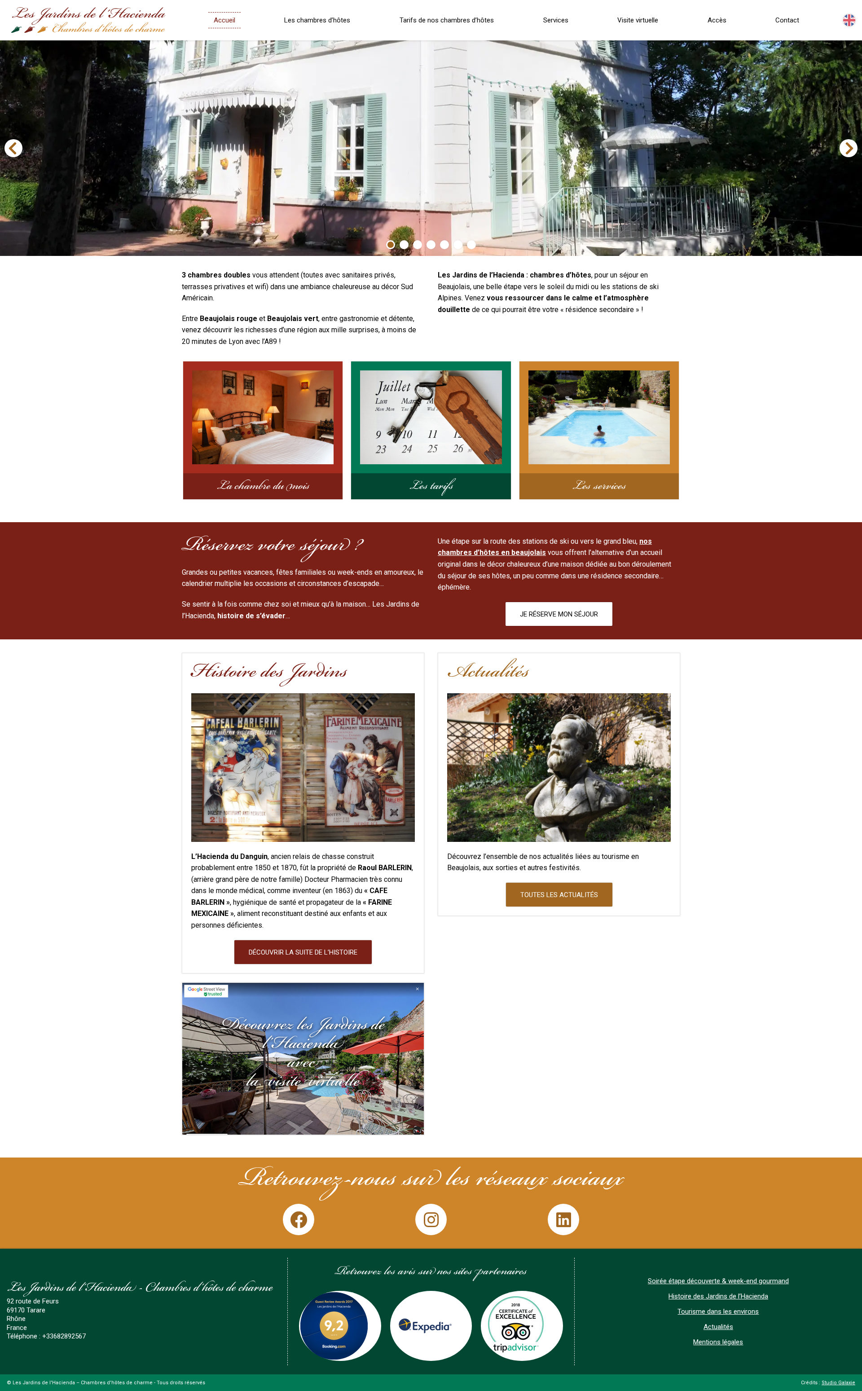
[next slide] (849, 148)
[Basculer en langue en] (849, 20)
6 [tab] (457, 244)
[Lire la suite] (303, 1059)
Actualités (718, 1327)
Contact (787, 20)
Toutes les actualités (559, 895)
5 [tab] (444, 244)
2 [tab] (404, 244)
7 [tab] (471, 244)
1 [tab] (390, 244)
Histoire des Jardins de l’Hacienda (718, 1296)
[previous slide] (13, 148)
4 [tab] (431, 244)
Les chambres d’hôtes (317, 20)
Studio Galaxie (838, 1383)
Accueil (224, 20)
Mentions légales (718, 1342)
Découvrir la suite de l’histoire (303, 952)
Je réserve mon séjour (559, 614)
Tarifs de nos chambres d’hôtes (447, 20)
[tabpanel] (431, 148)
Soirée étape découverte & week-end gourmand (718, 1281)
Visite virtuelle (637, 20)
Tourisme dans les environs (718, 1311)
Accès (717, 20)
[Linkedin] (563, 1219)
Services (555, 20)
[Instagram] (431, 1219)
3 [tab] (417, 244)
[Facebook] (298, 1219)
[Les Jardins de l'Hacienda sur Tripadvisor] (522, 1326)
